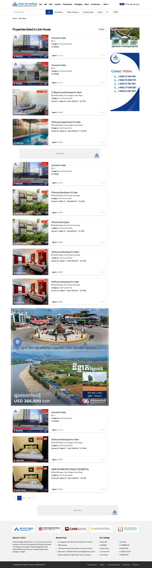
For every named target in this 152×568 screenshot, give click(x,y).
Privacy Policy (126, 565)
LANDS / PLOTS (126, 551)
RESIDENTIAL (125, 555)
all (54, 41)
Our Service (95, 4)
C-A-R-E (60, 112)
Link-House (63, 44)
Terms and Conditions (113, 565)
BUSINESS (103, 545)
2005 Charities (62, 545)
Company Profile (92, 565)
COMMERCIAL (125, 545)
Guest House (104, 548)
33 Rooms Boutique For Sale (65, 281)
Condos (58, 4)
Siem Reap (79, 95)
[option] (24, 529)
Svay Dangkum (69, 95)
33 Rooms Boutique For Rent (65, 251)
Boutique (123, 542)
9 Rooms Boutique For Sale (65, 192)
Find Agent (78, 4)
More (105, 4)
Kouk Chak (68, 195)
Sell (45, 4)
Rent (50, 4)
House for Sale (59, 38)
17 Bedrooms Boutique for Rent (67, 92)
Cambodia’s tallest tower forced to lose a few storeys (75, 548)
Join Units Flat (104, 551)
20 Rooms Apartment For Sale (66, 122)
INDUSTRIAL (124, 548)
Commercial (67, 4)
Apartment (103, 542)
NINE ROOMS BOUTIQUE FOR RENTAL (70, 469)
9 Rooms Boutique (60, 222)
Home (15, 18)
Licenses (101, 565)
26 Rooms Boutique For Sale (65, 439)
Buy (40, 4)
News (87, 4)
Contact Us (136, 565)
